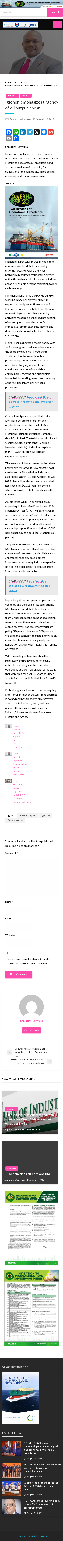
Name (9, 901)
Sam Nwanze (15, 820)
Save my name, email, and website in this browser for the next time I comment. (28, 961)
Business (25, 82)
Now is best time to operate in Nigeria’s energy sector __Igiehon (19, 736)
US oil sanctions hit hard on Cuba (27, 1174)
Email (9, 918)
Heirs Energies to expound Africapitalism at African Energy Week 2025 (20, 764)
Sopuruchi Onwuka (20, 119)
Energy (26, 95)
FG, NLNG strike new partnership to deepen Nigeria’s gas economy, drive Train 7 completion (42, 1448)
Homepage (10, 82)
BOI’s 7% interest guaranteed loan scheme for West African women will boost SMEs (29, 1119)
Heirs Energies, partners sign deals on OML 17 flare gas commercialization (22, 791)
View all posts (31, 1030)
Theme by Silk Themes (31, 1536)
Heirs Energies (27, 815)
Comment (11, 852)
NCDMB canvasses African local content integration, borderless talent (42, 1468)
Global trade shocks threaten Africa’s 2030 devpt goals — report (41, 1486)
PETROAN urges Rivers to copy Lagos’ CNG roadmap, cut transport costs (42, 1504)
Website (10, 934)
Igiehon (45, 815)
